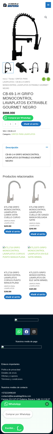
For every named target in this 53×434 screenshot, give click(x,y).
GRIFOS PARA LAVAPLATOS (23, 134)
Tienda (11, 79)
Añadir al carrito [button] (13, 231)
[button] (45, 17)
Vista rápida (14, 200)
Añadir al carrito (31, 123)
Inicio (5, 79)
